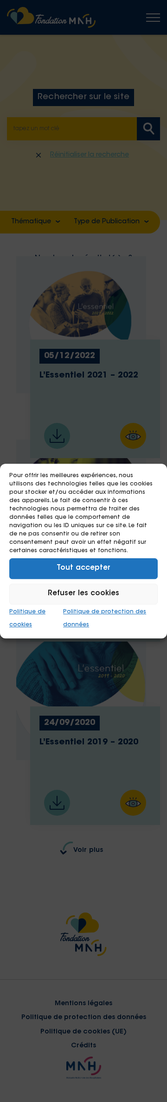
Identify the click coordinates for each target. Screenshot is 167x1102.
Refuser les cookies (83, 593)
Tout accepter (83, 568)
